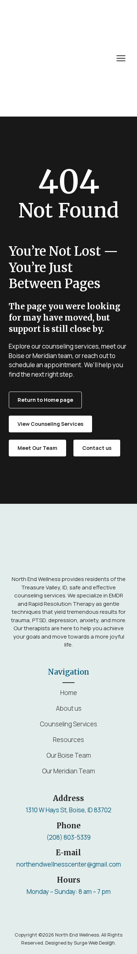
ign (94, 942)
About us (68, 708)
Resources (68, 739)
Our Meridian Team (68, 771)
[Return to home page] (56, 58)
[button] (45, 400)
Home (68, 692)
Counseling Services (68, 724)
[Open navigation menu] (121, 58)
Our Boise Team (68, 755)
